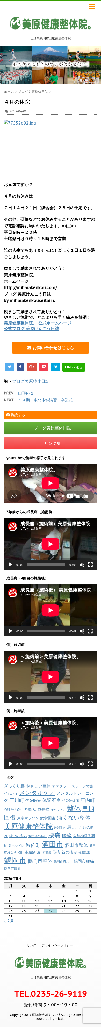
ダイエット (11, 793)
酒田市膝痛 (44, 852)
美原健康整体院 (28, 826)
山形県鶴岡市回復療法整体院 (50, 977)
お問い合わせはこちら (52, 347)
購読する (17, 415)
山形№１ (26, 393)
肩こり (74, 827)
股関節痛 (60, 827)
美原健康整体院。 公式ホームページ (37, 322)
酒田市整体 (76, 845)
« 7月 (9, 921)
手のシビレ (58, 810)
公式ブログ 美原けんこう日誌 (31, 328)
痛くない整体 (73, 817)
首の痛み (69, 852)
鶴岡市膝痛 (12, 868)
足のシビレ (16, 846)
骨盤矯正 (84, 852)
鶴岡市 (15, 860)
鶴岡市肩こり (63, 861)
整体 (74, 808)
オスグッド (61, 786)
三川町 (16, 800)
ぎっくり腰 (14, 785)
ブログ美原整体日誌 (30, 381)
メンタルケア (37, 792)
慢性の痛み (25, 809)
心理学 (9, 810)
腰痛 (54, 835)
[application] (50, 544)
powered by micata (51, 1019)
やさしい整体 (38, 785)
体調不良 (51, 800)
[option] (50, 65)
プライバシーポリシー (57, 945)
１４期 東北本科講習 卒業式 (45, 400)
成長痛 (43, 809)
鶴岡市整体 (40, 861)
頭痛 (56, 852)
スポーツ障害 (82, 786)
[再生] (10, 564)
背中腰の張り (37, 836)
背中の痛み (18, 836)
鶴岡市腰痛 (84, 861)
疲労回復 (48, 818)
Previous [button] (5, 65)
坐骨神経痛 (70, 801)
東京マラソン (28, 818)
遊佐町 (33, 845)
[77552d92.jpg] (50, 147)
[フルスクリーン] (90, 564)
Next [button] (95, 65)
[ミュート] (82, 564)
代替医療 (33, 800)
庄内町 (87, 800)
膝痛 (67, 835)
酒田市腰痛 (27, 852)
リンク (31, 945)
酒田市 (52, 844)
